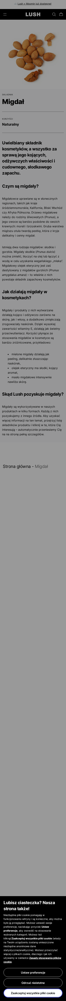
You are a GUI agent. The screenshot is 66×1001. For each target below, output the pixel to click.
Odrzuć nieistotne (33, 983)
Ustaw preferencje (33, 972)
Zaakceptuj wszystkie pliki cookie (33, 993)
